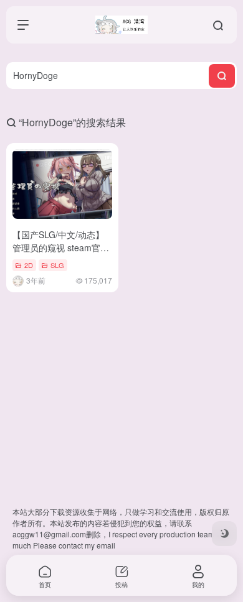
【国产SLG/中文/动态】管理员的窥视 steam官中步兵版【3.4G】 (60, 247)
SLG (57, 265)
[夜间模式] (224, 533)
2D (28, 265)
